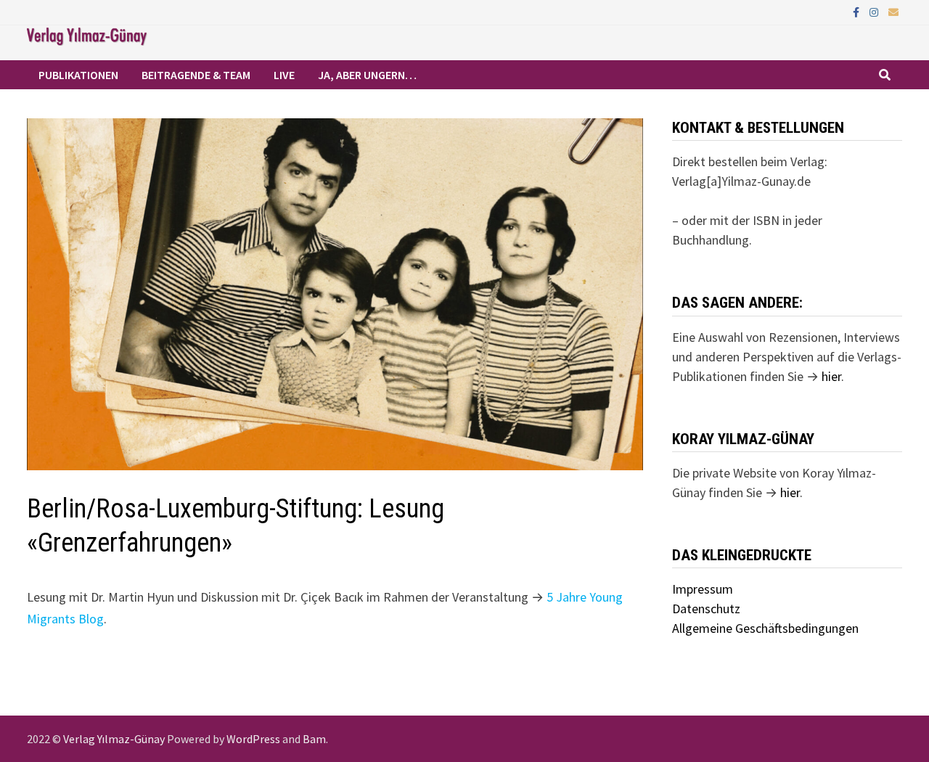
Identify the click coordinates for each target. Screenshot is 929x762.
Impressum (702, 589)
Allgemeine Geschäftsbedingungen (765, 628)
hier (831, 376)
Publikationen (78, 74)
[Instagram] (875, 11)
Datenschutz (706, 608)
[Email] (893, 11)
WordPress (253, 739)
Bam (314, 739)
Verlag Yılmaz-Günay (114, 739)
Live (284, 74)
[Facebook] (857, 11)
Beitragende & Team (196, 74)
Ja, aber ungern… (367, 74)
